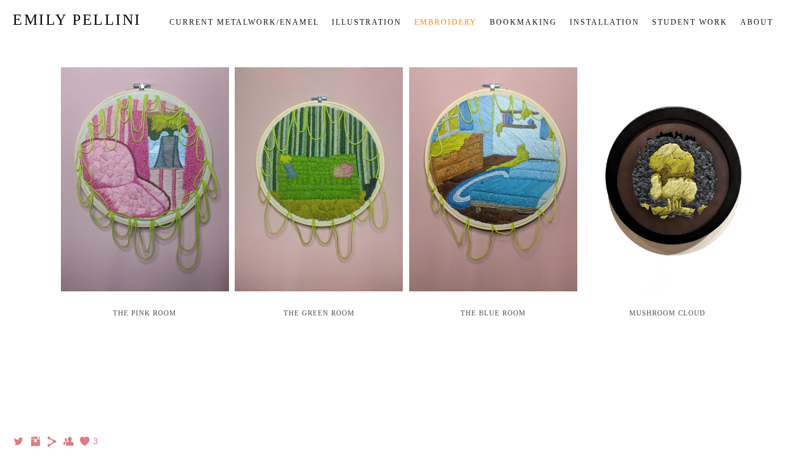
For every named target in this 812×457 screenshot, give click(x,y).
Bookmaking (523, 22)
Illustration (367, 22)
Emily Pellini (77, 19)
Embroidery (445, 22)
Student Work (690, 22)
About (756, 22)
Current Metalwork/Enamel (244, 22)
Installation (604, 22)
